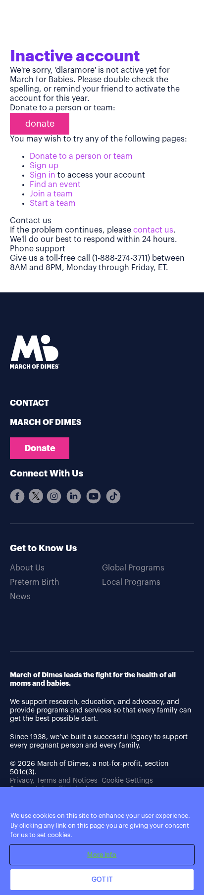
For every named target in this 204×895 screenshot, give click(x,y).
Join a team (51, 194)
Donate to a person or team (81, 156)
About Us (27, 568)
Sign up (44, 166)
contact (29, 403)
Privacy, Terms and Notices (54, 780)
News (20, 597)
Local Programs (131, 582)
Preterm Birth (34, 582)
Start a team (53, 203)
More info (101, 854)
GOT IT (102, 879)
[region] (102, 841)
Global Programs (133, 568)
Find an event (55, 184)
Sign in (42, 175)
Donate (39, 448)
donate (39, 123)
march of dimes (45, 422)
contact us (153, 230)
